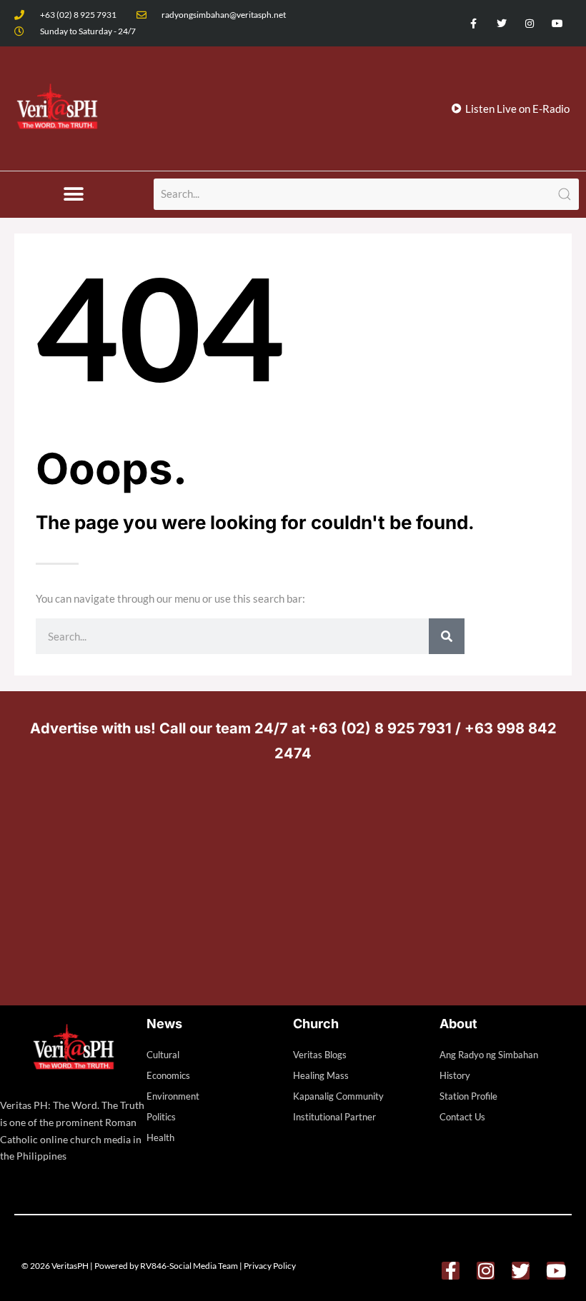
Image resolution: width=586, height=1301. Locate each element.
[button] (73, 195)
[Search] (447, 636)
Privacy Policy (270, 1265)
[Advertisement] (293, 880)
